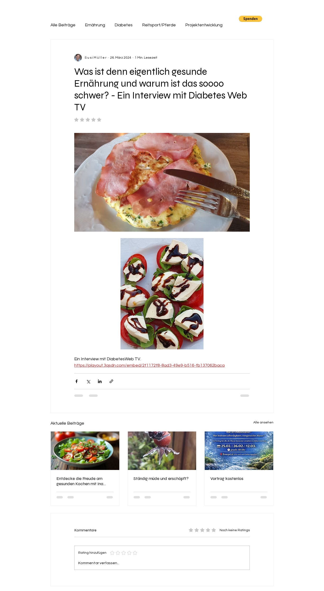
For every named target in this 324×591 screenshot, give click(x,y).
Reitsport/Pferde (159, 25)
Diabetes (124, 25)
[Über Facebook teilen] (76, 381)
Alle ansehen (263, 422)
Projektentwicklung (203, 25)
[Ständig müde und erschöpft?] (162, 451)
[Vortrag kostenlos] (239, 451)
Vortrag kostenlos (226, 478)
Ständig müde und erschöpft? (161, 478)
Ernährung (95, 25)
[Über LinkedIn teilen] (99, 381)
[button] (250, 19)
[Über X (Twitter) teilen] (88, 381)
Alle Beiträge (63, 25)
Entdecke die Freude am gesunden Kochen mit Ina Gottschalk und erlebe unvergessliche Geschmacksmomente (79, 481)
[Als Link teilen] (111, 381)
